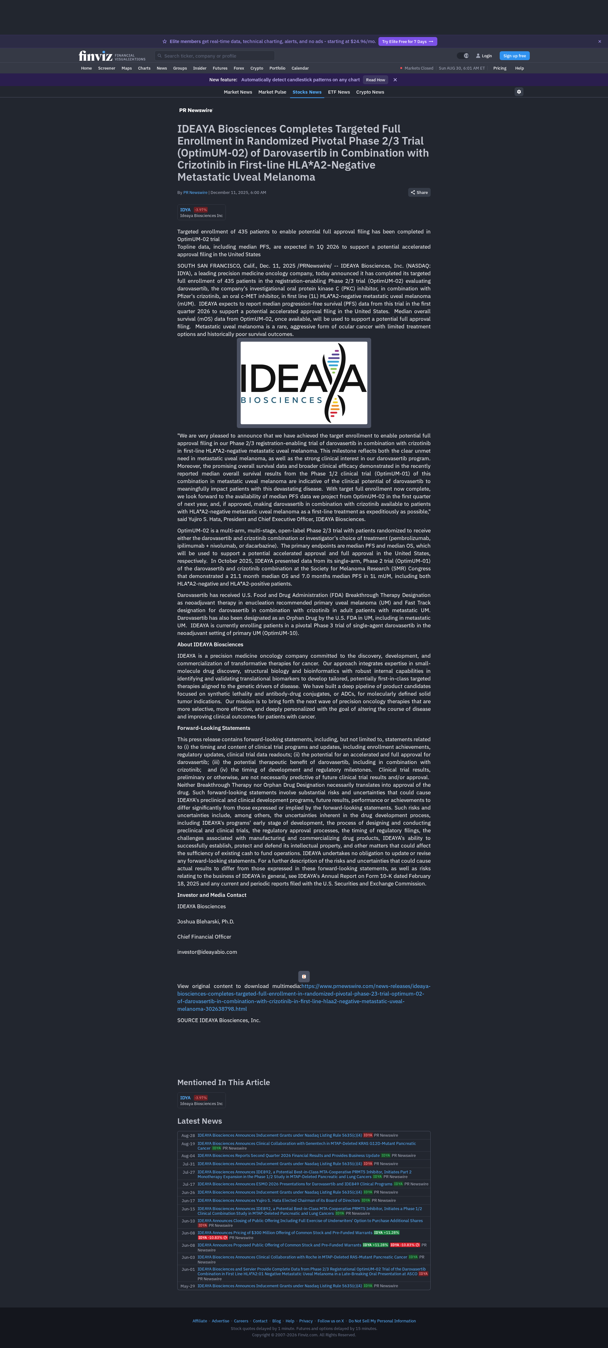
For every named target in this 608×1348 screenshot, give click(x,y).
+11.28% (386, 1232)
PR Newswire (195, 192)
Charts (144, 68)
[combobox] (215, 56)
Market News (238, 92)
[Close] (600, 41)
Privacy (306, 1320)
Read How (375, 79)
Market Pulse (272, 92)
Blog (276, 1320)
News (162, 68)
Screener (106, 68)
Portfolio (277, 68)
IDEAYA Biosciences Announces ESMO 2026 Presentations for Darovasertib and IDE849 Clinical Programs (295, 1183)
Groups (180, 68)
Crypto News (370, 92)
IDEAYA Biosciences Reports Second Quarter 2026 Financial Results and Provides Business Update (289, 1155)
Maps (127, 68)
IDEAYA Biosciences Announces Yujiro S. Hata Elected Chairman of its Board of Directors (279, 1200)
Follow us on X (331, 1320)
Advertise (220, 1320)
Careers (241, 1320)
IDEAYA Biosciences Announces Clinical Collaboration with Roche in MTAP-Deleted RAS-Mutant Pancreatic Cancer (302, 1256)
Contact (260, 1320)
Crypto (256, 68)
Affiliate (200, 1320)
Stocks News (307, 92)
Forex (239, 68)
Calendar (300, 68)
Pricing (499, 68)
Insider (199, 68)
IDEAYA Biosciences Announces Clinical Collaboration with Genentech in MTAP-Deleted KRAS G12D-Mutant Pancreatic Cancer (307, 1146)
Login (487, 55)
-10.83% (210, 1237)
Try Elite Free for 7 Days (404, 41)
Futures (220, 68)
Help (519, 68)
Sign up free (515, 55)
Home (86, 68)
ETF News (339, 92)
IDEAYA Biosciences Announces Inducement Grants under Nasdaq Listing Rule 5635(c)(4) (280, 1135)
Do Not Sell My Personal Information (382, 1320)
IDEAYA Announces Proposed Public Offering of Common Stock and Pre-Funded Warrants (279, 1244)
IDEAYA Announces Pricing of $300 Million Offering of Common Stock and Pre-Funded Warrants (285, 1232)
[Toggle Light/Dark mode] (463, 55)
